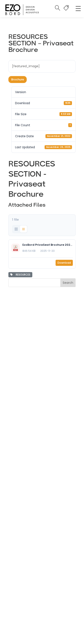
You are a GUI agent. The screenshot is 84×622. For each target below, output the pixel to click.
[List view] (23, 229)
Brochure (17, 79)
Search (68, 283)
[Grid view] (16, 229)
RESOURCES (22, 274)
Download (64, 263)
